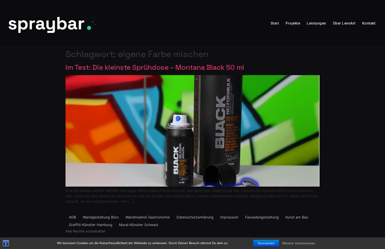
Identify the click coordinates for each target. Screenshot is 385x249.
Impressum (229, 217)
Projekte (293, 23)
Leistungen (316, 23)
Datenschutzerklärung (194, 217)
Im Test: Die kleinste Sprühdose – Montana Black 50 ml (155, 67)
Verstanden (266, 243)
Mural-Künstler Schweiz (138, 224)
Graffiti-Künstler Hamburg (90, 224)
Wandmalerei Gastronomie (147, 217)
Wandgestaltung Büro (101, 217)
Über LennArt (344, 23)
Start (275, 23)
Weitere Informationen (298, 243)
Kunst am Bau (296, 217)
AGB (72, 217)
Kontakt (368, 23)
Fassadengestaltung (262, 217)
